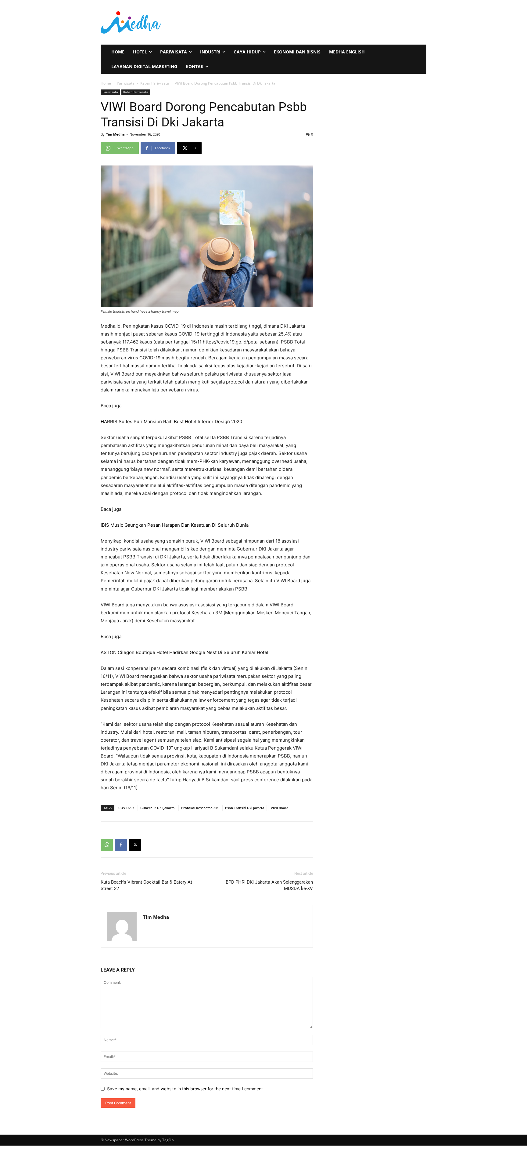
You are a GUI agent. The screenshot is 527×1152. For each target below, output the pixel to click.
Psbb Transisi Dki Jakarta (244, 807)
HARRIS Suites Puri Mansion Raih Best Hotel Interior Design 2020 (171, 421)
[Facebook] (121, 845)
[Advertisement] (339, 22)
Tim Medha (115, 134)
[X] (135, 845)
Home (106, 83)
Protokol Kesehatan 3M (199, 807)
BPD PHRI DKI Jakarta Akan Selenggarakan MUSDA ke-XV (269, 885)
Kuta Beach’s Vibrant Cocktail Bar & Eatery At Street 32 (146, 885)
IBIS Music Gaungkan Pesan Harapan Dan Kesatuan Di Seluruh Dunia (175, 525)
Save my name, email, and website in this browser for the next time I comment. (185, 1088)
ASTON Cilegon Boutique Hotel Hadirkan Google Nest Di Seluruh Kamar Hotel (184, 652)
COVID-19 (126, 807)
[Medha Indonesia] (180, 22)
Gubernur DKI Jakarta (157, 807)
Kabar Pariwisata (154, 83)
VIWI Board (280, 807)
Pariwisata (125, 83)
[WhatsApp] (107, 845)
